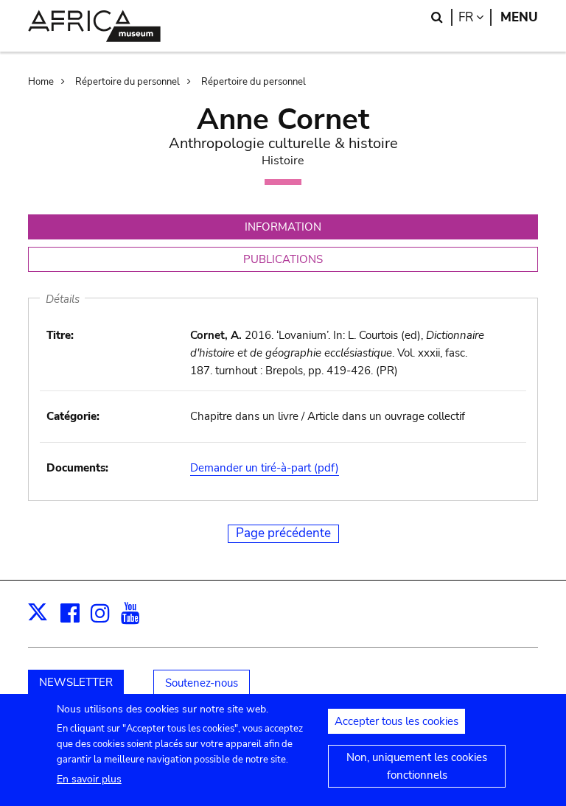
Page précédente (283, 533)
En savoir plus (89, 779)
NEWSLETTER (76, 682)
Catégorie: (72, 416)
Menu (519, 17)
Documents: (77, 467)
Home (41, 81)
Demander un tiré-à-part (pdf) (264, 467)
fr (475, 17)
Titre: (60, 335)
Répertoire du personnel (127, 81)
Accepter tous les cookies (396, 721)
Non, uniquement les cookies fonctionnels (416, 766)
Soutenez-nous (201, 683)
